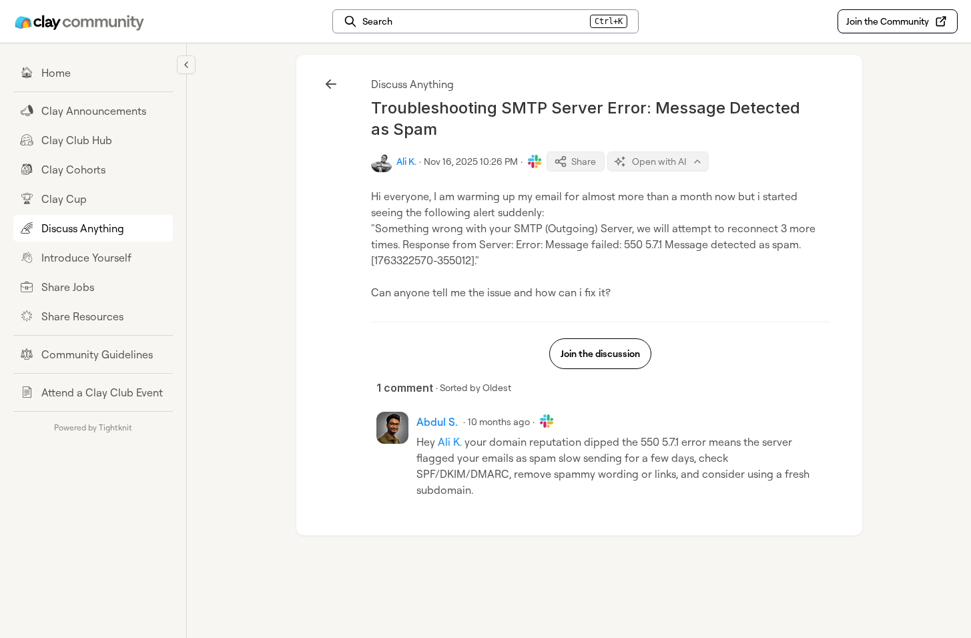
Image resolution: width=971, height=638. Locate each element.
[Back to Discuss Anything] (331, 84)
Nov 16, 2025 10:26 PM (471, 161)
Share (583, 161)
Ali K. (450, 441)
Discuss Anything (412, 84)
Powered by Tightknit (93, 427)
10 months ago (499, 421)
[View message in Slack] (534, 161)
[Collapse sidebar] (186, 64)
